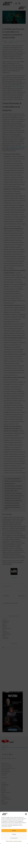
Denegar (14, 834)
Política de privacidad (18, 841)
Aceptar (14, 830)
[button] (26, 814)
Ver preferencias (14, 838)
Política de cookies (9, 841)
